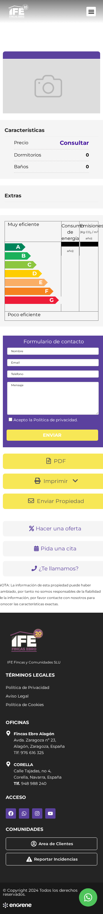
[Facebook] (11, 813)
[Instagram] (37, 813)
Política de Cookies (25, 704)
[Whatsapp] (24, 813)
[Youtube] (50, 813)
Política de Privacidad (27, 687)
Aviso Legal (17, 696)
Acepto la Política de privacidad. (45, 419)
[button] (91, 11)
